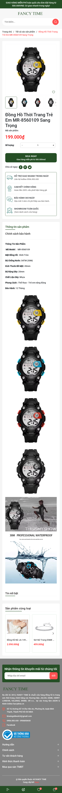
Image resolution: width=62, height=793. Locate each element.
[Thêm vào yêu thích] (53, 92)
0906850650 (25, 721)
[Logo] (31, 13)
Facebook (11, 725)
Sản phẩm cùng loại (18, 608)
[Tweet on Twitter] (30, 167)
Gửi (53, 675)
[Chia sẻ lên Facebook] (21, 167)
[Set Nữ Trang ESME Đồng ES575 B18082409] (44, 626)
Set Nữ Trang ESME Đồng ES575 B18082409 (44, 640)
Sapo (37, 782)
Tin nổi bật (11, 593)
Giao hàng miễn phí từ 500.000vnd (31, 158)
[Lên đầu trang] (54, 770)
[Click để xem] (31, 69)
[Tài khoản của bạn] (7, 789)
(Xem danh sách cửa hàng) (25, 212)
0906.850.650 (13, 721)
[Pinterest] (25, 167)
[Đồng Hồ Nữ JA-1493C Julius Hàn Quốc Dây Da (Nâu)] (17, 626)
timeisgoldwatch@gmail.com (19, 716)
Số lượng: (9, 145)
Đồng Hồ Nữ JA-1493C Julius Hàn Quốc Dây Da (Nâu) (17, 640)
